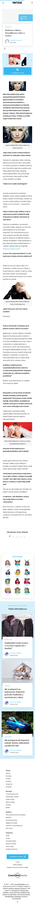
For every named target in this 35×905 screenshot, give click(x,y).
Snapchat (9, 784)
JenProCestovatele (23, 894)
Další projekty (17, 865)
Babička (8, 817)
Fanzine (5, 894)
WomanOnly (15, 890)
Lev (8, 594)
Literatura (8, 27)
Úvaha (8, 838)
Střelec (17, 576)
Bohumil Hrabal (11, 844)
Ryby (7, 576)
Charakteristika (11, 841)
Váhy (17, 585)
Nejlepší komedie (11, 823)
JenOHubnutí (16, 899)
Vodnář (8, 585)
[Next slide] (29, 60)
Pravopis (9, 776)
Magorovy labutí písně (11, 249)
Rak (17, 594)
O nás (17, 862)
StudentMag (12, 894)
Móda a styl (8, 640)
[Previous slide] (6, 60)
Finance (7, 686)
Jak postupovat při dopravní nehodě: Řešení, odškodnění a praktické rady (17, 743)
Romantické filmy (11, 820)
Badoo (8, 808)
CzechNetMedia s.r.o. (21, 884)
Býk (18, 567)
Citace (8, 773)
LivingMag (17, 896)
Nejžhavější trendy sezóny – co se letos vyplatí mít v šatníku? (17, 645)
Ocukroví (24, 896)
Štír (27, 576)
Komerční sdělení (15, 653)
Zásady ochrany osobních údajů (17, 867)
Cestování (8, 737)
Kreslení (8, 781)
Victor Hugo (10, 846)
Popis (7, 836)
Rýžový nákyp (10, 802)
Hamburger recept (12, 797)
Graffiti (8, 779)
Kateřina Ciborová (16, 40)
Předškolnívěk (25, 892)
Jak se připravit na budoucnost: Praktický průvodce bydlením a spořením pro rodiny (15, 693)
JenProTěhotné (14, 892)
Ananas (8, 805)
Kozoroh (27, 567)
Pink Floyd (9, 828)
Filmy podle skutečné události (15, 815)
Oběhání (6, 892)
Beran (27, 585)
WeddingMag (9, 896)
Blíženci (27, 594)
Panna (8, 567)
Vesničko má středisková (14, 826)
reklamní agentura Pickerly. (17, 888)
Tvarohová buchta (12, 794)
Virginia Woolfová (11, 849)
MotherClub (24, 890)
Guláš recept (10, 799)
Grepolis (8, 787)
